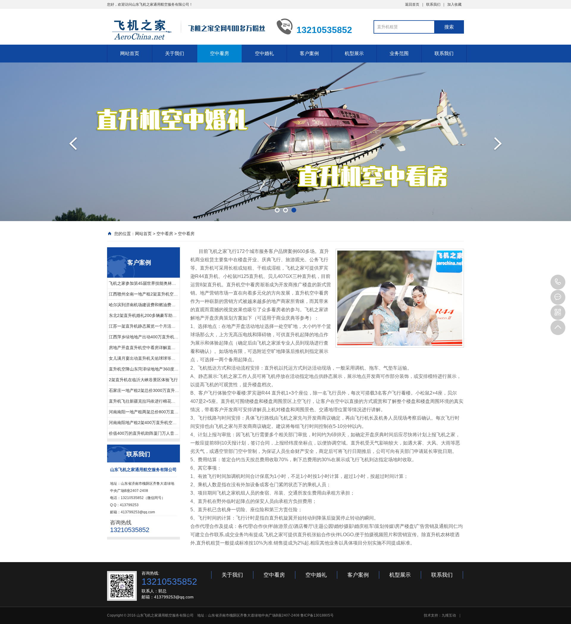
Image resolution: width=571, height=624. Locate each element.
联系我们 (433, 4)
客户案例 (309, 53)
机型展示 (354, 53)
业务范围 (399, 53)
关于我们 (174, 53)
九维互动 (449, 615)
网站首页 (129, 53)
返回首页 (412, 4)
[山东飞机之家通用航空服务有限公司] (187, 29)
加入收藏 (454, 4)
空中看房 (219, 53)
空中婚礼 (264, 53)
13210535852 (557, 282)
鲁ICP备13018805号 (317, 615)
